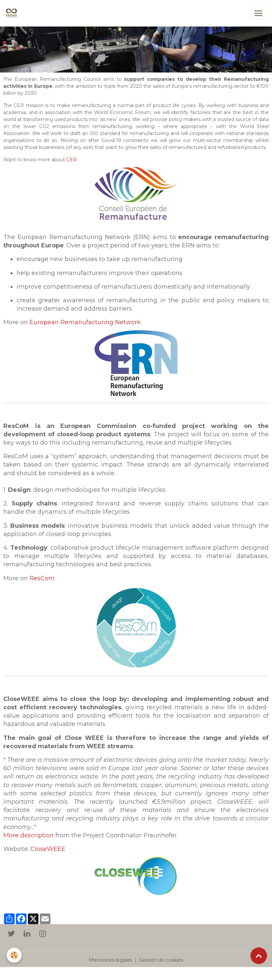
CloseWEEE (48, 849)
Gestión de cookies (161, 960)
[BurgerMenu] (258, 13)
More (11, 835)
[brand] (12, 13)
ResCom (42, 578)
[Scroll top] (258, 955)
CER (71, 160)
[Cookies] (14, 955)
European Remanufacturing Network (85, 322)
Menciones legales (110, 960)
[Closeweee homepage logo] (136, 876)
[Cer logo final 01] (136, 193)
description (37, 835)
